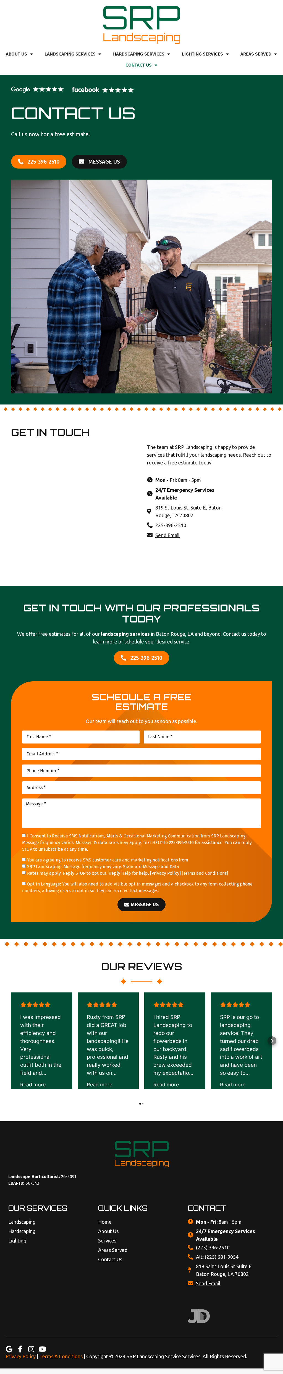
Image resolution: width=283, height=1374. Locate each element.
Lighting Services (202, 54)
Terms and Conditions (205, 873)
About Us (16, 54)
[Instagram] (31, 1349)
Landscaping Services (70, 54)
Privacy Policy (165, 873)
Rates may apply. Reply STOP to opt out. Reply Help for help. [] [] (127, 873)
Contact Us (138, 65)
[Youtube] (42, 1349)
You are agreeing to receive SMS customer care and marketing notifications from (107, 860)
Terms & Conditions (61, 1356)
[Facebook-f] (20, 1349)
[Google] (9, 1349)
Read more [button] (33, 1084)
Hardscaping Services (138, 54)
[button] (11, 1040)
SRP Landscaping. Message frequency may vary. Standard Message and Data (103, 866)
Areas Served (255, 54)
